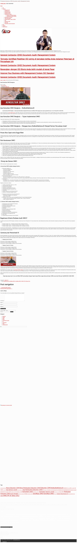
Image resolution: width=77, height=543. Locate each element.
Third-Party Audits (8, 18)
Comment (2, 300)
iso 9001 (70, 514)
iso (68, 514)
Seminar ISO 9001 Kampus (11, 15)
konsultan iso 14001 (13, 518)
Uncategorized (5, 324)
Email (1, 304)
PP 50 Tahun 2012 (12, 112)
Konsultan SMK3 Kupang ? (5, 287)
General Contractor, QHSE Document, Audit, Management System (27, 55)
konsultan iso (2, 491)
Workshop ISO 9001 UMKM (11, 16)
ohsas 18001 (61, 491)
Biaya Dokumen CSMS (13, 488)
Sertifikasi (25, 493)
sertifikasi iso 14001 (30, 520)
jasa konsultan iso (19, 516)
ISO (3, 7)
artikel (4, 80)
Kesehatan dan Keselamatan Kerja (52, 489)
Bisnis (4, 319)
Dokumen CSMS (7, 21)
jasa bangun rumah (6, 320)
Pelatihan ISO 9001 (8, 14)
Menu (1, 5)
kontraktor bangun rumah (46, 491)
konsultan (74, 489)
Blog (3, 24)
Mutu (3, 323)
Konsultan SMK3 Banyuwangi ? (6, 288)
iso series (4, 516)
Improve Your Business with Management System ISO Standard (27, 73)
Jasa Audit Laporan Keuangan (10, 23)
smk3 (1, 495)
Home (1, 80)
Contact (4, 25)
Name (1, 302)
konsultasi (34, 491)
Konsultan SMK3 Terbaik (18, 269)
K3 (6, 80)
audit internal (2, 514)
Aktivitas (4, 316)
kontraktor (37, 491)
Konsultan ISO (7, 9)
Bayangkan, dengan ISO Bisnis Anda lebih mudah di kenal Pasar (27, 69)
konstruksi (71, 489)
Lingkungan (4, 322)
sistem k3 (55, 520)
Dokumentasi (5, 26)
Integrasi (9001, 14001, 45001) (10, 19)
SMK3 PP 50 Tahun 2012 (25, 281)
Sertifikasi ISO (7, 10)
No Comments (3, 85)
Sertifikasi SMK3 (7, 13)
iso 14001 (73, 514)
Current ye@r (3, 310)
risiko (19, 493)
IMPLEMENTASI (65, 514)
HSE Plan (6, 22)
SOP (5, 20)
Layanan (4, 8)
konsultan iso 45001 (19, 491)
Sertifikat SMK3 (18, 281)
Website (1, 306)
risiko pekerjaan (22, 520)
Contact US (4, 541)
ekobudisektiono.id (57, 488)
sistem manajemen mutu (71, 493)
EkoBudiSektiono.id (7, 537)
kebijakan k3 (45, 516)
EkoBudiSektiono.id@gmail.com (8, 536)
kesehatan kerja (60, 489)
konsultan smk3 (6, 281)
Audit (3, 318)
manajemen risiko (56, 518)
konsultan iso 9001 (8, 491)
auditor (5, 514)
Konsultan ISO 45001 (8, 17)
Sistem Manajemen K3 (62, 493)
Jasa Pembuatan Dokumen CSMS (32, 490)
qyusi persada (14, 493)
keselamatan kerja (67, 489)
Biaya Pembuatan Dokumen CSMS (30, 488)
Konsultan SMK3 (8, 12)
